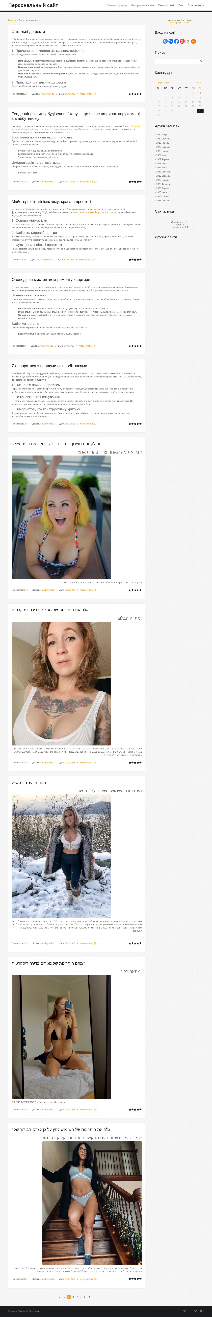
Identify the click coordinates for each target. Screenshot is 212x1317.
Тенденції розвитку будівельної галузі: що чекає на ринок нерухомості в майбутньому (76, 116)
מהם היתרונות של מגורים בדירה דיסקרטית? (48, 963)
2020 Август (162, 134)
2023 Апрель (162, 188)
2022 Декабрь (163, 176)
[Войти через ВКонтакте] (170, 41)
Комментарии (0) (88, 94)
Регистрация (176, 22)
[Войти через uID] (165, 41)
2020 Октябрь (163, 138)
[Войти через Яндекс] (182, 41)
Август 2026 (163, 82)
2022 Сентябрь (163, 171)
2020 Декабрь (163, 147)
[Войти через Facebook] (176, 41)
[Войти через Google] (187, 41)
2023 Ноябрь (162, 196)
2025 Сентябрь (163, 200)
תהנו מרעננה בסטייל (29, 782)
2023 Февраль (163, 184)
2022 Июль (161, 167)
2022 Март (161, 155)
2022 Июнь (161, 163)
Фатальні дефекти (28, 31)
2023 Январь (162, 180)
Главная (12, 20)
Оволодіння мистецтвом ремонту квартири (51, 279)
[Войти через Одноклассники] (193, 41)
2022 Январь (162, 151)
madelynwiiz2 (47, 94)
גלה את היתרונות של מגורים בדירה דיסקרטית (50, 610)
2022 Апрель (162, 159)
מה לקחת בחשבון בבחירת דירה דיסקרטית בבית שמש (57, 443)
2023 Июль (161, 192)
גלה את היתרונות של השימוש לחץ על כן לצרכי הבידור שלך (61, 1129)
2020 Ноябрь (162, 143)
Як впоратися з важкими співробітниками (49, 366)
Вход (186, 22)
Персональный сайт (33, 5)
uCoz (36, 1311)
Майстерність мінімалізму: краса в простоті (51, 201)
